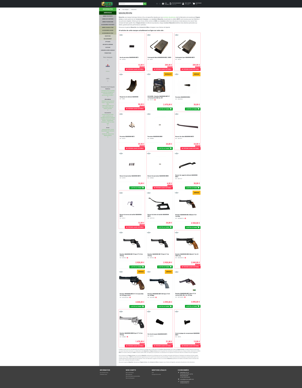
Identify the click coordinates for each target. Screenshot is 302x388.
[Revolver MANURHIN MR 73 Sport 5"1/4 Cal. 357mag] (132, 243)
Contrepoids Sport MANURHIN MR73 (185, 57)
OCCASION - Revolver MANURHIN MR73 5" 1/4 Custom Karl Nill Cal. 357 (159, 97)
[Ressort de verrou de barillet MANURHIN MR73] (132, 203)
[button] (107, 96)
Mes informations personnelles (133, 376)
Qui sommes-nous (104, 372)
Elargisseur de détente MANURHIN (129, 97)
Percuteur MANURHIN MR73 (127, 136)
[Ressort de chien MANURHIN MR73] (187, 125)
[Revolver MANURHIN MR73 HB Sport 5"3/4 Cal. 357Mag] (160, 282)
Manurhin (128, 349)
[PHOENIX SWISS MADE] (108, 70)
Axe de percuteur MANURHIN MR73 (129, 57)
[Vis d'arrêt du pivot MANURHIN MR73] (160, 322)
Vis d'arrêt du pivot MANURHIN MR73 (157, 334)
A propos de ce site (156, 374)
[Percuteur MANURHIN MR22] (187, 85)
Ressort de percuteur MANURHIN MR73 (130, 176)
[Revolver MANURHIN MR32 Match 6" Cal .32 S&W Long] (187, 243)
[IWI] (108, 63)
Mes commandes (130, 372)
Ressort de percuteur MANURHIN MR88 (158, 176)
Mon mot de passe (130, 378)
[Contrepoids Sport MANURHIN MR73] (187, 45)
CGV (153, 372)
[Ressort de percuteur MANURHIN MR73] (132, 164)
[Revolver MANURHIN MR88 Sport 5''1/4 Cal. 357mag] (132, 322)
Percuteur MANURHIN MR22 (182, 97)
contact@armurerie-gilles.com (187, 379)
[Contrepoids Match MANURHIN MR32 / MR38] (159, 45)
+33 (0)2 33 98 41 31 (184, 382)
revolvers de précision (169, 17)
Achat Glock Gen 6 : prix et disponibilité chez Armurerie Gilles (107, 131)
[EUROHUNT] (108, 67)
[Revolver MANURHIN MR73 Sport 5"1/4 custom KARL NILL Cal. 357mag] (187, 282)
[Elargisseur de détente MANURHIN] (131, 85)
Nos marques (107, 57)
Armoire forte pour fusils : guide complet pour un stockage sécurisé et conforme (108, 116)
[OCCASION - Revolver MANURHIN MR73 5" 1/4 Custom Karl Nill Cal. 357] (159, 85)
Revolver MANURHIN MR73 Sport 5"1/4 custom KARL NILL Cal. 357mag (185, 294)
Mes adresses (129, 374)
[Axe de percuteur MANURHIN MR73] (131, 45)
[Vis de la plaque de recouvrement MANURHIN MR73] (187, 322)
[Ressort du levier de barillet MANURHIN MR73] (160, 203)
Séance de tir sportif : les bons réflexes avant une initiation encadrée (108, 107)
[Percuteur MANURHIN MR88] (159, 124)
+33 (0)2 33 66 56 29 (184, 381)
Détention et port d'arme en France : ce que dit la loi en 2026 (108, 102)
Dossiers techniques (108, 87)
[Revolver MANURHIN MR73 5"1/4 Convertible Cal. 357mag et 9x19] (132, 282)
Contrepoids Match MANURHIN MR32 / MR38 (159, 57)
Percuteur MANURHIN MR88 (155, 136)
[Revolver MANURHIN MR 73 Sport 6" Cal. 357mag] (159, 243)
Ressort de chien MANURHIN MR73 (184, 136)
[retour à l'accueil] (119, 9)
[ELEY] (108, 74)
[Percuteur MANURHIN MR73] (131, 124)
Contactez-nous (103, 374)
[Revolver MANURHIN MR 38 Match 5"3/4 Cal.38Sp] (187, 203)
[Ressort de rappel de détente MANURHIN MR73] (187, 164)
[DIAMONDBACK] (108, 78)
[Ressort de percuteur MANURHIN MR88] (159, 164)
